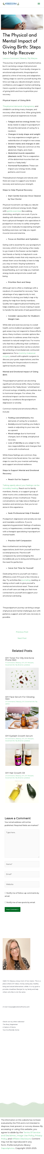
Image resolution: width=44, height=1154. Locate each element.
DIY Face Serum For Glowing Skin (19, 698)
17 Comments (10, 662)
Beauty (23, 58)
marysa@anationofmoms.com (18, 1007)
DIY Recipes (29, 662)
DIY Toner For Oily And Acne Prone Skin (19, 659)
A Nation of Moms (9, 1027)
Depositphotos (7, 1148)
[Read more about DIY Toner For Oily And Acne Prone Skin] (22, 679)
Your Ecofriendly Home (11, 1030)
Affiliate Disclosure (21, 1139)
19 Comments (10, 738)
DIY (23, 662)
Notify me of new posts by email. (21, 902)
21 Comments (10, 775)
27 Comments (10, 701)
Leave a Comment (11, 58)
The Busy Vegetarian (10, 1024)
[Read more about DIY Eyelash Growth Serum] (22, 755)
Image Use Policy (25, 1135)
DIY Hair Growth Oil (15, 773)
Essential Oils (10, 665)
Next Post (22, 638)
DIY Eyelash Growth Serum (19, 736)
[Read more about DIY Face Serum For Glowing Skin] (22, 718)
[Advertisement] (22, 1065)
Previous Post (22, 632)
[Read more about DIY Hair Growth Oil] (22, 792)
